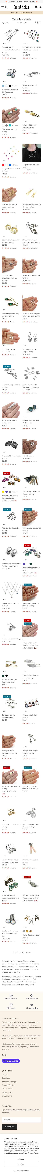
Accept (21, 1159)
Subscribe (21, 599)
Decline (21, 1165)
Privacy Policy (33, 1153)
